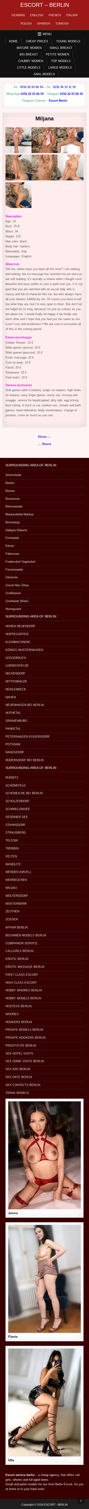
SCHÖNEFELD (15, 785)
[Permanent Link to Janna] (44, 1155)
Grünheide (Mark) (16, 601)
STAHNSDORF (15, 825)
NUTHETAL (13, 713)
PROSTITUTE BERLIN (20, 1045)
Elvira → (44, 436)
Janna (13, 1213)
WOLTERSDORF (16, 895)
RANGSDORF (14, 752)
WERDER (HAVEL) (18, 872)
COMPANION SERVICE (21, 943)
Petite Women (57, 54)
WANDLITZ (13, 864)
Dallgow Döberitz (16, 530)
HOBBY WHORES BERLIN (23, 990)
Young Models (68, 41)
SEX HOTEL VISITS (19, 1053)
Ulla (11, 1460)
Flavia (13, 1336)
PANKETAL (13, 728)
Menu (47, 34)
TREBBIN (11, 848)
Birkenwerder (14, 506)
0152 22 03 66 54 (31, 87)
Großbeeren (13, 593)
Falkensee (12, 553)
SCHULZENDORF (17, 801)
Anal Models (44, 74)
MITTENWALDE (16, 681)
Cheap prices (37, 41)
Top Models (61, 61)
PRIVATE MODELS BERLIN (24, 1029)
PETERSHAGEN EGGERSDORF (27, 736)
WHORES (12, 1014)
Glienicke (11, 577)
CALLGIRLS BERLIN (19, 951)
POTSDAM (12, 744)
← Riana (44, 444)
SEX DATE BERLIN (18, 1077)
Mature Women (29, 48)
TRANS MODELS (17, 1093)
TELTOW (11, 840)
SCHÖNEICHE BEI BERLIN (24, 793)
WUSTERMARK (16, 903)
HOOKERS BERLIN (18, 1022)
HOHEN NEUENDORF (20, 626)
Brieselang (12, 522)
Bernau (10, 491)
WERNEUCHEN (16, 880)
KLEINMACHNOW (17, 642)
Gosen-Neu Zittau (17, 585)
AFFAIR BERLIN (16, 927)
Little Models (28, 67)
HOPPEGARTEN (16, 634)
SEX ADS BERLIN (17, 1069)
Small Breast (61, 48)
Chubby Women (30, 61)
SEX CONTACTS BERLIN (22, 1085)
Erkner (9, 546)
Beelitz (10, 483)
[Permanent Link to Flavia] (44, 1279)
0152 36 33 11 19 (64, 87)
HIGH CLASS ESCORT (21, 982)
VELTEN (11, 856)
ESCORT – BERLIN (44, 5)
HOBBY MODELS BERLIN (23, 998)
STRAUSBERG (15, 832)
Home (13, 41)
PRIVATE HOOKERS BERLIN (25, 1037)
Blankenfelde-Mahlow (19, 514)
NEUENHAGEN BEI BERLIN (24, 705)
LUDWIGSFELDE (17, 665)
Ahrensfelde (13, 475)
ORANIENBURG (16, 720)
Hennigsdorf (13, 609)
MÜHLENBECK (15, 689)
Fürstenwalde (14, 569)
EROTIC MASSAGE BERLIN (24, 967)
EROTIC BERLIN (16, 959)
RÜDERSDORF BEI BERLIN (24, 760)
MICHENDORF (15, 673)
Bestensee (12, 498)
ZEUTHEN (12, 911)
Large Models (60, 67)
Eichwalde (12, 538)
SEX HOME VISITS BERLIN (24, 1061)
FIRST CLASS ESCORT (21, 974)
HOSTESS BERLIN (18, 1006)
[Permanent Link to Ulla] (44, 1402)
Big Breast (29, 54)
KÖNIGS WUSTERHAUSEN (24, 650)
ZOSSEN (11, 919)
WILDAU (11, 888)
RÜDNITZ (11, 777)
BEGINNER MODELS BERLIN (25, 935)
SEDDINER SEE (16, 817)
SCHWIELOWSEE (17, 809)
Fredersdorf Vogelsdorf (20, 561)
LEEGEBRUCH (15, 658)
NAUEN (10, 697)
